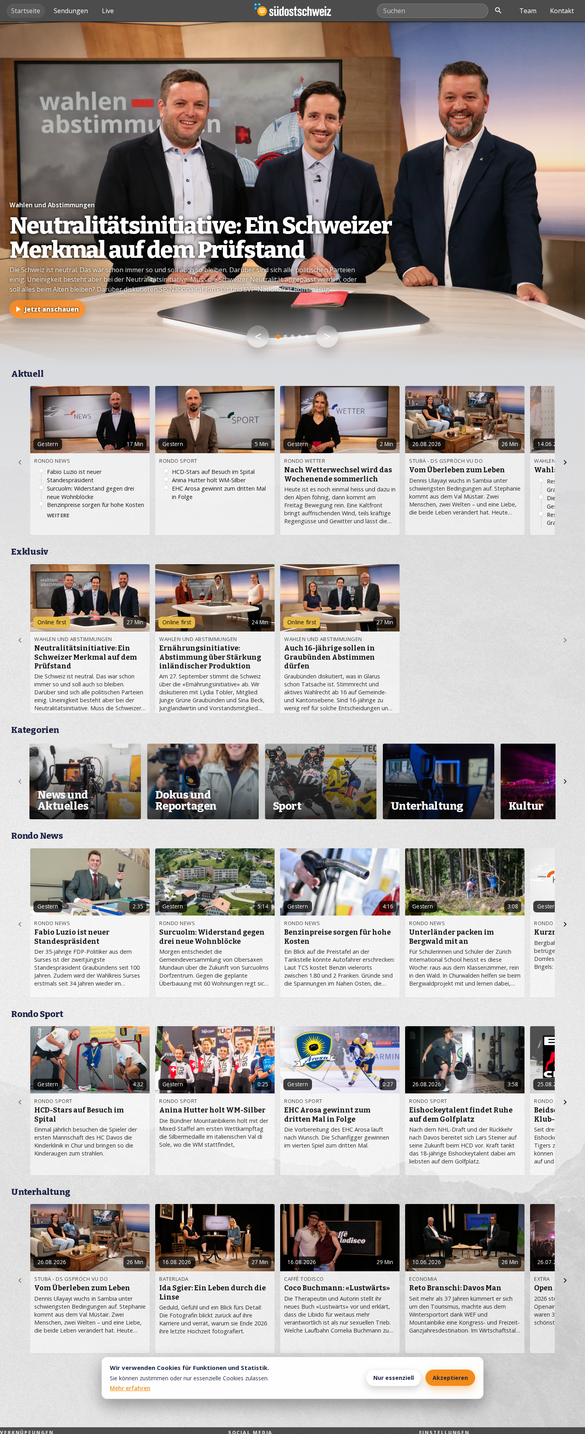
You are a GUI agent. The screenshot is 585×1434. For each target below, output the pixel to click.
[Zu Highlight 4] (300, 337)
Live (108, 10)
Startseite (25, 10)
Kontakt (562, 10)
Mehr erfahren (130, 1388)
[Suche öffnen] (498, 10)
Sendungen (71, 10)
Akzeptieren (450, 1377)
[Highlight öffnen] (292, 192)
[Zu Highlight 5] (307, 337)
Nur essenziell (393, 1377)
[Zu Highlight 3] (292, 337)
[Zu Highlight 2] (285, 337)
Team (527, 10)
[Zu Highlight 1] (278, 337)
